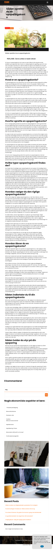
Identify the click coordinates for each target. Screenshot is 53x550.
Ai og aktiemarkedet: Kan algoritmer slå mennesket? (19, 516)
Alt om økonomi (40, 11)
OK (42, 546)
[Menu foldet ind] (47, 2)
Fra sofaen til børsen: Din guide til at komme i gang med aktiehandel (23, 512)
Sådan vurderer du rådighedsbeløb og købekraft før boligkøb (21, 505)
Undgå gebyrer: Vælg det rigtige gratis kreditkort (18, 519)
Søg (6, 389)
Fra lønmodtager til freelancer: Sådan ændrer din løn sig (20, 509)
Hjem (32, 11)
